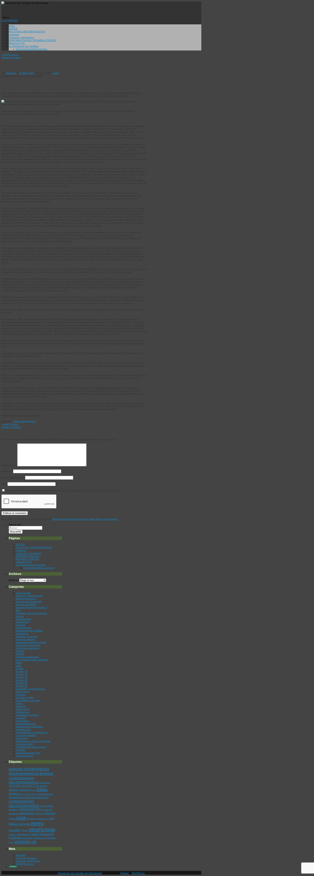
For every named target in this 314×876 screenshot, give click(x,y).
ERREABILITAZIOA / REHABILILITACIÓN (32, 40)
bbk (18, 610)
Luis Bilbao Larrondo (28, 700)
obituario (21, 706)
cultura (20, 616)
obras (24, 830)
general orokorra (25, 639)
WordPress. (138, 873)
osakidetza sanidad (27, 715)
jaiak (18, 665)
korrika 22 (21, 685)
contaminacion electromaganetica (29, 797)
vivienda (20, 749)
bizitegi (14, 794)
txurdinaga (15, 837)
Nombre (6, 471)
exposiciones (23, 627)
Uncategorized (24, 744)
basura (33, 790)
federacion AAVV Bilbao (29, 630)
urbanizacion (39, 838)
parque (12, 834)
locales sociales (25, 697)
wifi (33, 842)
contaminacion (45, 794)
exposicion (26, 813)
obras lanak (22, 709)
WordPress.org (24, 863)
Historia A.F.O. (17, 43)
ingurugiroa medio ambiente (32, 659)
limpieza (20, 694)
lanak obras (22, 691)
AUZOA (13, 28)
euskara (20, 624)
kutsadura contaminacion (30, 688)
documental (46, 809)
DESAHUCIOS (30, 809)
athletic (14, 790)
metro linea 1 (10, 54)
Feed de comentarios (28, 860)
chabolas (14, 34)
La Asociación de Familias (24, 46)
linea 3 (45, 819)
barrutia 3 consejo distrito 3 (31, 607)
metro (55, 73)
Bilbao (42, 789)
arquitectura (15, 786)
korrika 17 (21, 674)
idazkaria (11, 73)
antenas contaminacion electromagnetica (29, 597)
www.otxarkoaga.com (28, 752)
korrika (38, 818)
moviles (15, 830)
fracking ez (22, 633)
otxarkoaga (22, 720)
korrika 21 (21, 683)
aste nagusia (40, 786)
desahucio (14, 809)
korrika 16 (21, 671)
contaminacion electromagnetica (24, 803)
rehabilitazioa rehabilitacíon (31, 732)
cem (22, 794)
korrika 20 (21, 680)
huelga (12, 818)
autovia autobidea (26, 604)
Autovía (24, 789)
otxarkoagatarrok (26, 723)
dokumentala (23, 619)
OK (15, 531)
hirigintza (39, 813)
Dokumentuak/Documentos (31, 49)
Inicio (12, 25)
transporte (22, 738)
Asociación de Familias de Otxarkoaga (80, 873)
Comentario (9, 465)
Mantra (124, 873)
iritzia (19, 662)
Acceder (20, 855)
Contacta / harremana (21, 37)
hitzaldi (20, 653)
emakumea (22, 621)
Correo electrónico (12, 477)
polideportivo (23, 729)
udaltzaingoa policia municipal (33, 741)
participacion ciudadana (29, 726)
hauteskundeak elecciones (31, 642)
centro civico (31, 794)
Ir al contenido (9, 20)
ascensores (27, 786)
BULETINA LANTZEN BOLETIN (27, 31)
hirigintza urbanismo (27, 648)
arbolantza (44, 782)
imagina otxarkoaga (27, 656)
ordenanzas (23, 712)
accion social (23, 592)
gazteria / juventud (26, 636)
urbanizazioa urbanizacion (31, 747)
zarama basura (24, 755)
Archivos (14, 580)
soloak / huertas (11, 57)
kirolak (19, 668)
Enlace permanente (24, 421)
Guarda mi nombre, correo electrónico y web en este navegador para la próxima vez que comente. (63, 490)
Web (4, 484)
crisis (42, 806)
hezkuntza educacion (28, 645)
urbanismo (27, 838)
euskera (13, 813)
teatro (35, 834)
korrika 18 (21, 677)
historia (20, 651)
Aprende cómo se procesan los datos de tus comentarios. (85, 519)
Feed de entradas (26, 858)
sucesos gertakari (26, 735)
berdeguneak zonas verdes (31, 613)
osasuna (21, 717)
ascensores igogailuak (29, 601)
